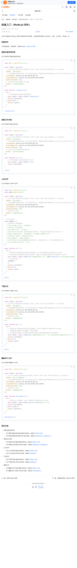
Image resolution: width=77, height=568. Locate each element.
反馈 (41, 487)
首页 (3, 19)
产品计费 (20, 15)
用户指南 (4, 15)
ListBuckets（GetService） (43, 436)
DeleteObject (37, 471)
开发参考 (12, 15)
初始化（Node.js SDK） (29, 46)
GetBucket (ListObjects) (40, 444)
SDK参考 (14, 19)
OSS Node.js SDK (23, 19)
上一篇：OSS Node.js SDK (9, 478)
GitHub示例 (38, 433)
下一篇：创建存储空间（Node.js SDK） (63, 478)
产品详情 (37, 31)
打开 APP (71, 2)
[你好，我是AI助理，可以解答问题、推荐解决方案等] (66, 7)
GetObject (33, 462)
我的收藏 (71, 31)
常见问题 (28, 15)
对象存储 (8, 19)
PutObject (33, 453)
